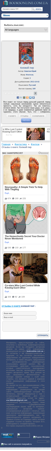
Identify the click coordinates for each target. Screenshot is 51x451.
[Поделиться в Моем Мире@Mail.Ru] (24, 97)
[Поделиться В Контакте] (33, 97)
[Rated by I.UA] (23, 437)
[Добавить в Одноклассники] (27, 97)
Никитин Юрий (30, 71)
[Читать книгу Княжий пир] (26, 64)
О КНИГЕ (12, 116)
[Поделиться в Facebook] (18, 97)
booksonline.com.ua (35, 351)
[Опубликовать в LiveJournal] (21, 97)
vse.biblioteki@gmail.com (16, 400)
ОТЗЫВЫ (24, 116)
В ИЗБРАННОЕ (38, 116)
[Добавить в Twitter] (30, 97)
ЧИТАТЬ (26, 120)
